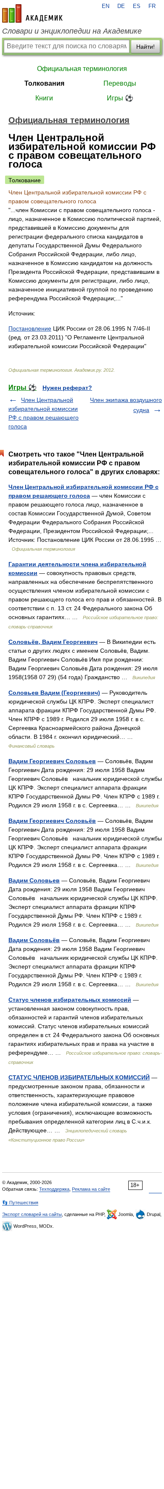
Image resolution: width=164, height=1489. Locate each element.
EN (105, 6)
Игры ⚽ (120, 98)
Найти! (145, 46)
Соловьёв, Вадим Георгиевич (53, 641)
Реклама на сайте (91, 1189)
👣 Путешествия (20, 1202)
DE (121, 6)
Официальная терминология (82, 68)
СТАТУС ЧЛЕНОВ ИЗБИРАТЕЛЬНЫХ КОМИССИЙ (79, 1077)
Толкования (44, 83)
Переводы (119, 83)
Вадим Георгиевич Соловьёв (52, 820)
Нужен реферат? (67, 387)
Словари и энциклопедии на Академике (72, 31)
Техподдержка (54, 1189)
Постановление (29, 328)
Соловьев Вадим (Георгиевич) (54, 692)
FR (152, 6)
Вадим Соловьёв (34, 940)
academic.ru (32, 13)
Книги (44, 98)
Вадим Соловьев (34, 880)
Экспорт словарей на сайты (32, 1214)
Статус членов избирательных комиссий (69, 999)
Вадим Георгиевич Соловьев (52, 761)
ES (136, 6)
